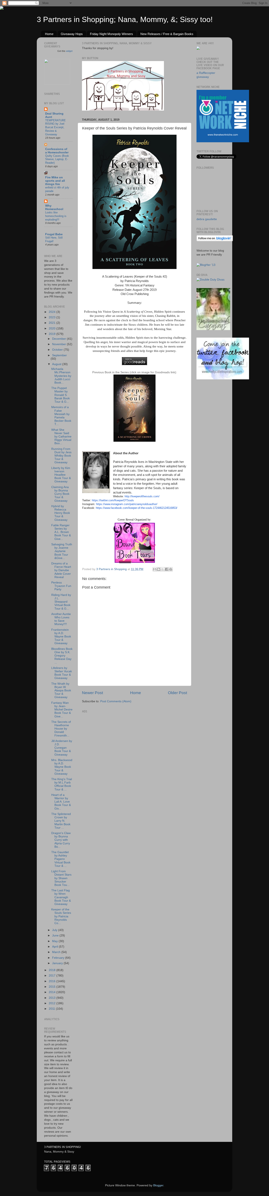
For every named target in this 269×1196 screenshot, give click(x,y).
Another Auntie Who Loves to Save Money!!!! (61, 619)
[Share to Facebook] (167, 569)
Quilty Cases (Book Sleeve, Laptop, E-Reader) (57, 159)
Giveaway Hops (72, 34)
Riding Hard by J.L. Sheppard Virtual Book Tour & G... (61, 601)
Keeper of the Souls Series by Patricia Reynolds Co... (61, 916)
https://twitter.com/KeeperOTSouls (113, 500)
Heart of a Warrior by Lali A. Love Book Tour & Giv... (61, 801)
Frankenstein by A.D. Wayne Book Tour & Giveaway (61, 636)
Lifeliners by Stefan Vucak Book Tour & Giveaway (61, 673)
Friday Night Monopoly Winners (111, 34)
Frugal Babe (54, 234)
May (55, 941)
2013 (52, 997)
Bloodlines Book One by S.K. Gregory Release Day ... (62, 655)
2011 (52, 1008)
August (57, 364)
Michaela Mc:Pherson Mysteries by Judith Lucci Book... (61, 375)
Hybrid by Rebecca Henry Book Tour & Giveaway (60, 513)
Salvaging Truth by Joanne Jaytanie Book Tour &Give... (61, 551)
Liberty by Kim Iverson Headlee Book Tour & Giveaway (61, 474)
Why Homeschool (54, 207)
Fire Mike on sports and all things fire (55, 181)
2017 (52, 975)
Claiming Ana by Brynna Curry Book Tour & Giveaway (60, 494)
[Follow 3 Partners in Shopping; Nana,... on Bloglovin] (214, 240)
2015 (52, 986)
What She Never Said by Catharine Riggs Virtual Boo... (61, 436)
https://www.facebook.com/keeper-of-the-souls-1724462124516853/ (136, 507)
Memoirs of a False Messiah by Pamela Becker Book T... (61, 416)
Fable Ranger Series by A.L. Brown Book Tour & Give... (61, 532)
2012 (52, 1003)
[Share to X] (163, 569)
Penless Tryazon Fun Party (61, 586)
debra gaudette (206, 219)
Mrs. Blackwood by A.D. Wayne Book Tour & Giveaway (61, 767)
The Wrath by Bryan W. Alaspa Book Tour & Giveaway (61, 690)
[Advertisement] (113, 740)
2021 (52, 322)
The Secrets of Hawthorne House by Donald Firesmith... (61, 728)
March (56, 952)
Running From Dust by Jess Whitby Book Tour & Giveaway (61, 455)
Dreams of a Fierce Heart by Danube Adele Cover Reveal (61, 570)
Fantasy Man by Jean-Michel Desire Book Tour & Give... (62, 709)
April (55, 946)
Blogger (158, 1185)
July (55, 930)
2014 (52, 992)
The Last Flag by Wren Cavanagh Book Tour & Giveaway (61, 897)
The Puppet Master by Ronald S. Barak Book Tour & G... (60, 394)
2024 (52, 311)
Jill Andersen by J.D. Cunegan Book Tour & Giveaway (61, 747)
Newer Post (92, 693)
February (58, 957)
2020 (52, 328)
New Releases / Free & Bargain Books (166, 34)
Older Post (177, 693)
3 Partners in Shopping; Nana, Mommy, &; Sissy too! (125, 19)
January (58, 963)
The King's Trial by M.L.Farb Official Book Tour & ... (61, 784)
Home (49, 34)
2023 (52, 317)
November (59, 344)
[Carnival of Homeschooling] (213, 329)
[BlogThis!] (159, 569)
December (59, 338)
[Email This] (155, 569)
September (59, 355)
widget (69, 51)
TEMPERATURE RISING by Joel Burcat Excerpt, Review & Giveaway (55, 127)
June (55, 935)
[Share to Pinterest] (171, 569)
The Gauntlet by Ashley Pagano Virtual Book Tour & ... (60, 859)
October (58, 349)
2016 (52, 981)
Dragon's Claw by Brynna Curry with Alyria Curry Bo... (61, 840)
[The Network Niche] (222, 141)
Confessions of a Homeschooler (57, 151)
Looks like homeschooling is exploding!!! (55, 216)
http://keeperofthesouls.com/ (142, 496)
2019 (52, 334)
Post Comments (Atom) (115, 701)
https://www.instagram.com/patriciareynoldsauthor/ (126, 504)
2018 (52, 970)
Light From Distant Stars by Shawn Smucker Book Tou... (61, 878)
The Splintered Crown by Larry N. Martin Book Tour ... (61, 820)
